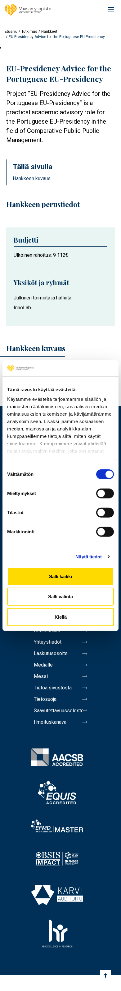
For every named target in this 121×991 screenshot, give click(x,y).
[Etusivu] (28, 10)
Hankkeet (49, 31)
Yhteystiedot (47, 642)
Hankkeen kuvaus (32, 178)
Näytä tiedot (88, 556)
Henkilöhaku (47, 630)
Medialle (43, 665)
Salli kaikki (60, 576)
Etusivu (11, 31)
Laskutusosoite (51, 653)
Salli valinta (60, 596)
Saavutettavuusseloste (59, 711)
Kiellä (61, 617)
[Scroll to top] (105, 975)
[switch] (105, 493)
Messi (41, 676)
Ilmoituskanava (50, 722)
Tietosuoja (45, 699)
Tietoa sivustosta (53, 688)
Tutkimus (29, 31)
